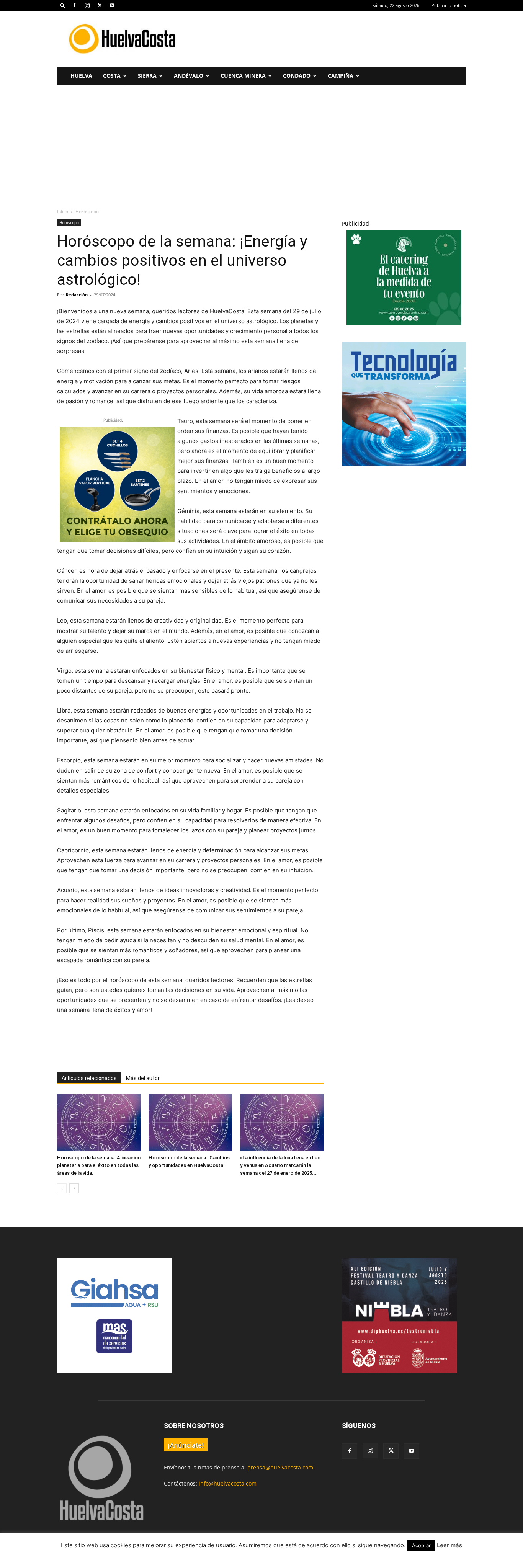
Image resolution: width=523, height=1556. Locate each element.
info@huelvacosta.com (228, 1483)
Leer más (449, 1545)
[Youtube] (112, 5)
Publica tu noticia (448, 5)
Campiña (340, 75)
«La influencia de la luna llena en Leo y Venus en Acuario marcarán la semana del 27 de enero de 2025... (280, 1165)
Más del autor (143, 1078)
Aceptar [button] (421, 1545)
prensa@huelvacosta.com (280, 1467)
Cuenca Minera (243, 75)
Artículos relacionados (89, 1078)
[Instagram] (87, 5)
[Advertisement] (326, 38)
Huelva (81, 75)
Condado (297, 75)
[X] (99, 5)
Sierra (147, 75)
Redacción (77, 294)
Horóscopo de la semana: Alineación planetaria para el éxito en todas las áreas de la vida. (99, 1165)
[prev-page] (62, 1188)
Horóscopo (69, 222)
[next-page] (74, 1188)
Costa (112, 75)
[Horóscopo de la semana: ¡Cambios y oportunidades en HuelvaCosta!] (190, 1122)
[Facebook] (74, 5)
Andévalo (188, 75)
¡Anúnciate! (186, 1445)
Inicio (62, 211)
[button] (63, 5)
